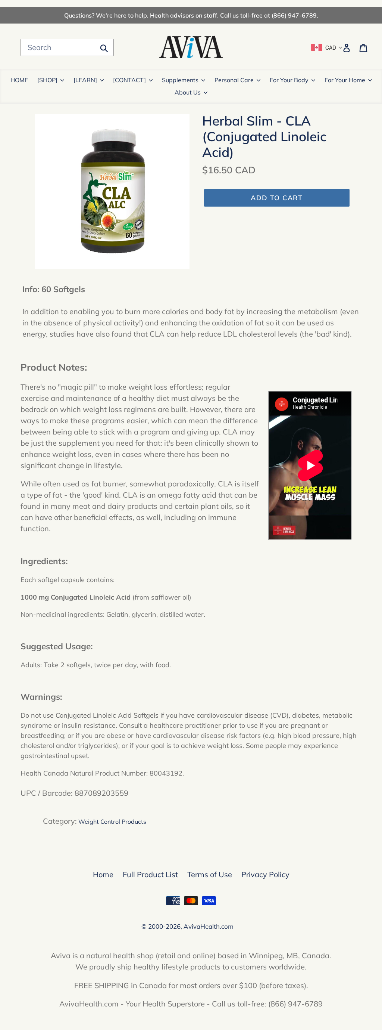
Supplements (180, 80)
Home (103, 874)
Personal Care (234, 80)
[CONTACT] (129, 80)
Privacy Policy (265, 874)
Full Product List (150, 874)
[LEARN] (85, 80)
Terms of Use (209, 874)
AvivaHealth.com (209, 926)
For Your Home (345, 80)
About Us (188, 92)
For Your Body (289, 80)
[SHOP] (47, 80)
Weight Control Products (112, 821)
